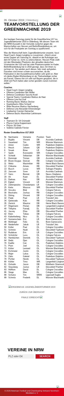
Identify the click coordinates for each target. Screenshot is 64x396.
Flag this (15, 336)
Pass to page (15, 311)
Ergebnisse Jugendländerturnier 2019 (33, 287)
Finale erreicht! (30, 297)
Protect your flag (16, 324)
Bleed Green (48, 324)
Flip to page (48, 311)
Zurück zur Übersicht (32, 292)
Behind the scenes (48, 336)
